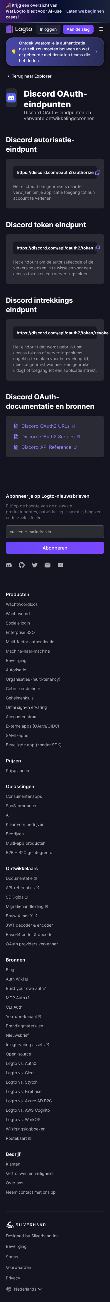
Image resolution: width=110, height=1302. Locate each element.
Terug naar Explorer (32, 75)
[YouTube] (60, 565)
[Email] (47, 565)
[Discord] (9, 565)
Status (12, 1256)
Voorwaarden (18, 1267)
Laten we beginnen (85, 10)
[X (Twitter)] (35, 565)
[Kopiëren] (98, 172)
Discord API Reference (46, 447)
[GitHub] (22, 565)
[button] (24, 1289)
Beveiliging (16, 1246)
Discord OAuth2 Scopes (48, 436)
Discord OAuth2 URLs (45, 426)
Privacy (13, 1277)
